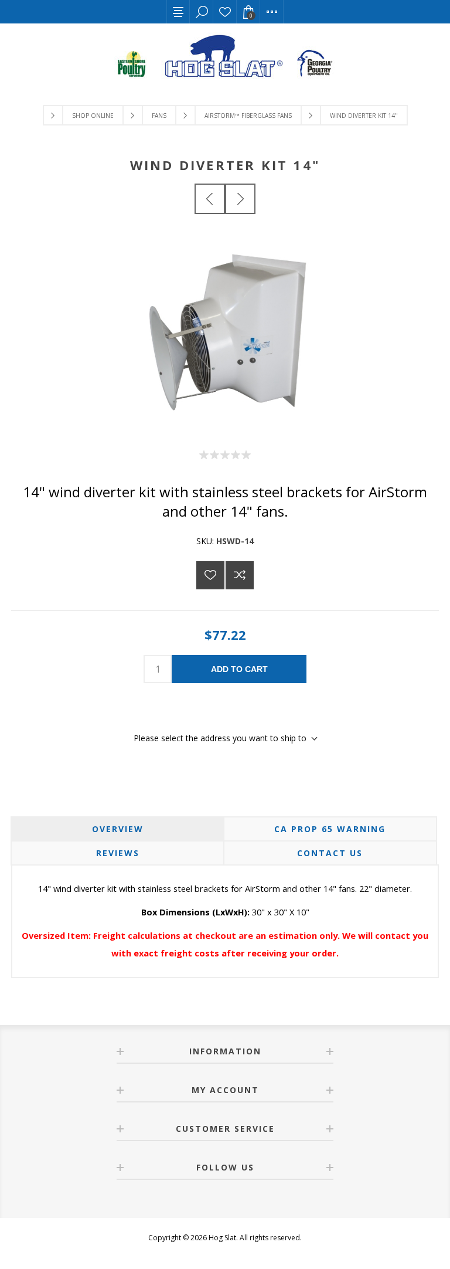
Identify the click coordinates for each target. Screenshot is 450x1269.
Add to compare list (240, 575)
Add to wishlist (210, 575)
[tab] (117, 829)
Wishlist (225, 11)
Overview (118, 828)
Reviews (117, 853)
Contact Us (330, 853)
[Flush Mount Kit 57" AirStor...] (210, 199)
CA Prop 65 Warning (330, 828)
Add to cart (239, 669)
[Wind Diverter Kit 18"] (240, 199)
